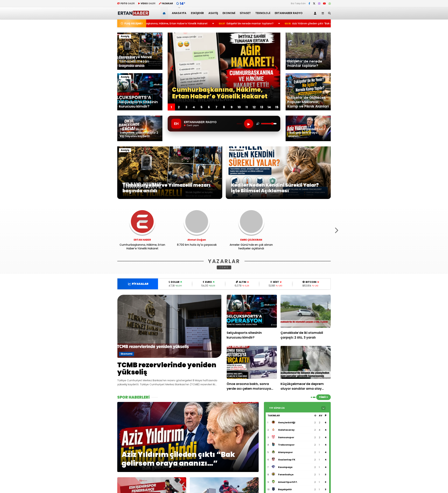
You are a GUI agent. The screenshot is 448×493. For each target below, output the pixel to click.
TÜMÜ (224, 267)
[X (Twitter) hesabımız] (314, 3)
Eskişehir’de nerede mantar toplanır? (197, 23)
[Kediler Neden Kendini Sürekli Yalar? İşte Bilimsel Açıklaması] (278, 198)
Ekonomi (229, 13)
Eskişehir (197, 13)
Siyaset (245, 13)
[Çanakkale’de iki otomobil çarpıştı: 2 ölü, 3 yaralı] (306, 311)
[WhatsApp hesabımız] (330, 3)
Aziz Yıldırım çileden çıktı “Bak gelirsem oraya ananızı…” (274, 23)
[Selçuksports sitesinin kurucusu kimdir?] (252, 311)
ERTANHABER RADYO (289, 13)
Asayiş (213, 13)
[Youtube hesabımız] (324, 3)
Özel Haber (236, 150)
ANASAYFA (179, 13)
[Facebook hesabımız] (309, 3)
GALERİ (128, 3)
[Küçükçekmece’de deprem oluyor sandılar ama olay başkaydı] (306, 362)
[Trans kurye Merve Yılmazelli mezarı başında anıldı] (169, 198)
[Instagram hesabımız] (319, 3)
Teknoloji (262, 13)
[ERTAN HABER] (133, 14)
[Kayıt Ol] (315, 13)
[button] (165, 13)
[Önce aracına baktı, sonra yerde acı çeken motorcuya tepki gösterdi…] (252, 362)
